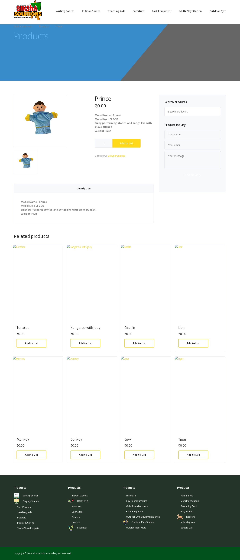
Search (216, 111)
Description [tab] (84, 188)
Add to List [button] (31, 343)
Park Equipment (162, 11)
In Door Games (91, 11)
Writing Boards (65, 11)
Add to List (126, 143)
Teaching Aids (116, 11)
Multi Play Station (190, 11)
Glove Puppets (116, 155)
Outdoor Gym (217, 11)
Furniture (138, 11)
